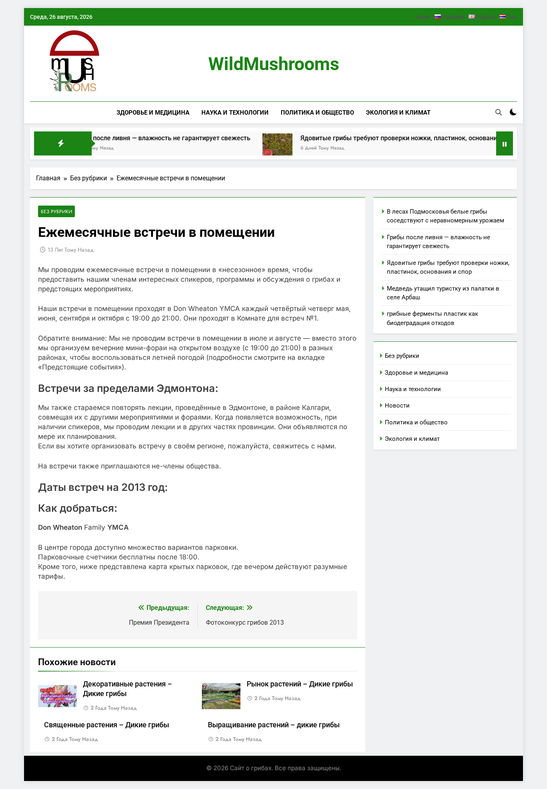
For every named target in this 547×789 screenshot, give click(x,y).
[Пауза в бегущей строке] (504, 143)
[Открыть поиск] (498, 112)
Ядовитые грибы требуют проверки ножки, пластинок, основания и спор (392, 138)
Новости (397, 405)
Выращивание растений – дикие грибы (274, 725)
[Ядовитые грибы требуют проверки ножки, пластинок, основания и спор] (259, 148)
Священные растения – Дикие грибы (106, 725)
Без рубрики (56, 211)
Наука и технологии (235, 112)
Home (422, 17)
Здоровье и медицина (153, 112)
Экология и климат (398, 112)
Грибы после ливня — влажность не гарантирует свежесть (143, 138)
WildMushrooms (273, 64)
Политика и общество (317, 112)
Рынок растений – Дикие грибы (300, 684)
